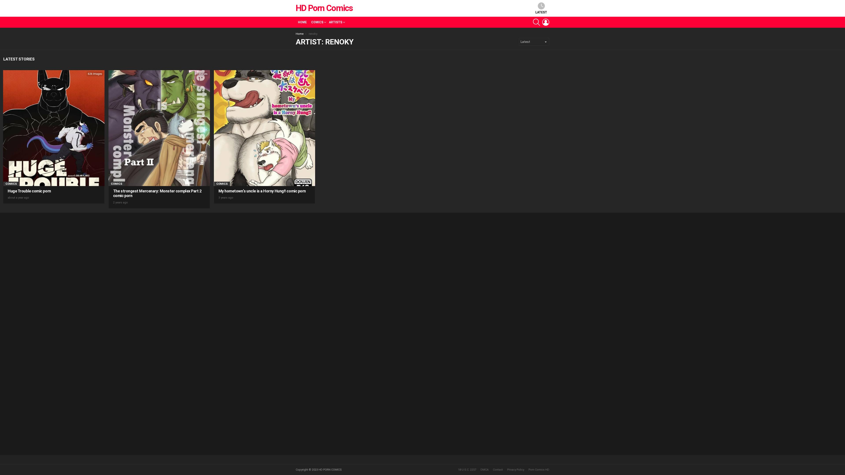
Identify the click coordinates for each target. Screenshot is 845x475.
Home (302, 22)
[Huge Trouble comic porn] (54, 128)
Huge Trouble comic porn (29, 191)
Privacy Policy (515, 469)
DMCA (485, 469)
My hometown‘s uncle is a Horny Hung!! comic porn (262, 191)
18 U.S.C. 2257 (467, 469)
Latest (541, 12)
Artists (335, 22)
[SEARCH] (536, 22)
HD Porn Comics (324, 8)
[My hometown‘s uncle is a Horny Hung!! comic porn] (264, 128)
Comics (317, 22)
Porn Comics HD (539, 469)
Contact (498, 469)
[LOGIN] (545, 22)
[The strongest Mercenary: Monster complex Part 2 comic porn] (159, 128)
